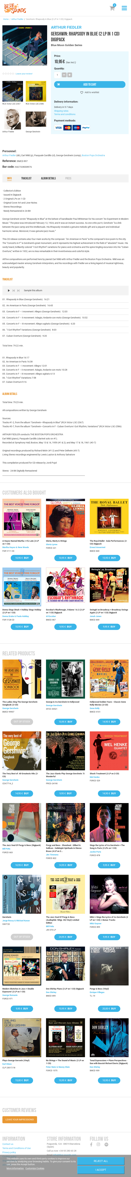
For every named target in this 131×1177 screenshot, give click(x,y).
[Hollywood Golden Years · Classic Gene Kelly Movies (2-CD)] (109, 679)
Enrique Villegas (97, 992)
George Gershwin (10, 708)
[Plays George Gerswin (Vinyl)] (21, 1037)
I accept (101, 1169)
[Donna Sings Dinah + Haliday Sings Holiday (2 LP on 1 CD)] (21, 587)
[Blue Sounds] (15, 8)
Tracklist (26, 178)
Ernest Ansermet (97, 547)
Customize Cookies (34, 1168)
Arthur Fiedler (17, 19)
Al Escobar (51, 616)
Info (9, 178)
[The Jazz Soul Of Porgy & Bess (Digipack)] (21, 822)
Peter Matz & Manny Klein (58, 1067)
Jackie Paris (95, 852)
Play (8, 290)
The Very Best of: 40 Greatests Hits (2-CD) (20, 775)
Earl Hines (7, 1064)
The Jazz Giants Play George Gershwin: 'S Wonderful (65, 775)
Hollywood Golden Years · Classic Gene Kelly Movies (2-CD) (108, 703)
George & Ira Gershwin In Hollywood (62, 702)
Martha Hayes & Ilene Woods (15, 547)
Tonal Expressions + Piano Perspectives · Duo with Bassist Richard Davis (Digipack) (109, 1062)
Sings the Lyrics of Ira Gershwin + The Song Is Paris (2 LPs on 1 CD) (107, 846)
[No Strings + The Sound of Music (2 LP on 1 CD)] (65, 1037)
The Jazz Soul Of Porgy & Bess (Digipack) (21, 845)
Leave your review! (24, 73)
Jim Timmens (52, 854)
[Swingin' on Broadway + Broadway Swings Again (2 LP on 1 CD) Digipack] (109, 587)
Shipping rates (61, 111)
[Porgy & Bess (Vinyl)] (109, 966)
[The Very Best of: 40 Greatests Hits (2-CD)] (21, 750)
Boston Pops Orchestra (93, 155)
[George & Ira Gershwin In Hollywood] (65, 679)
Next (18, 290)
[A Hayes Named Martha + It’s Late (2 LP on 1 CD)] (21, 518)
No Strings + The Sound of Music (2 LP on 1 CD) (65, 1062)
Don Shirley (51, 992)
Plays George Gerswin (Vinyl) (16, 1060)
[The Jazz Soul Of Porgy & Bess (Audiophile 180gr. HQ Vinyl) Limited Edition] (65, 894)
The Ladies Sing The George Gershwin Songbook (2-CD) (19, 703)
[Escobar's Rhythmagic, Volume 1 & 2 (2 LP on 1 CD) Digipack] (65, 587)
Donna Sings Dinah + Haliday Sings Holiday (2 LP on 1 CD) (21, 611)
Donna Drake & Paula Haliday (15, 616)
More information (15, 1168)
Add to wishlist (91, 92)
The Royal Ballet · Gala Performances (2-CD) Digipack (108, 542)
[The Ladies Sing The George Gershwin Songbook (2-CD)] (21, 679)
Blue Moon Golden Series (66, 45)
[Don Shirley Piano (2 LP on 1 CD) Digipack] (65, 966)
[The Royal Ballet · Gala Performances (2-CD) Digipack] (109, 518)
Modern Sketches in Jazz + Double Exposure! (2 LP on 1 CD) (18, 990)
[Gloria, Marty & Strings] (65, 518)
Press (68, 178)
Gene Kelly (95, 708)
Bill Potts (6, 849)
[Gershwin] (21, 894)
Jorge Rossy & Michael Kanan (16, 920)
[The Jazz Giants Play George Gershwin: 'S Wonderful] (65, 750)
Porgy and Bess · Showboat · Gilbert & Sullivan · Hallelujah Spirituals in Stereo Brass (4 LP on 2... (63, 848)
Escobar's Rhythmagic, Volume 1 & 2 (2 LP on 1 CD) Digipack (65, 611)
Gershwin (6, 917)
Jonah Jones (95, 616)
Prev (13, 290)
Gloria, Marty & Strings (56, 541)
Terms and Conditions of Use (16, 1148)
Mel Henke (95, 777)
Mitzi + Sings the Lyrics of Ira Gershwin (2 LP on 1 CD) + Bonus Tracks (109, 918)
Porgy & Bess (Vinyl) (99, 989)
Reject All (101, 1161)
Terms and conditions (64, 114)
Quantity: (59, 68)
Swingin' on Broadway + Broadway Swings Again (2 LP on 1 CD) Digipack (109, 611)
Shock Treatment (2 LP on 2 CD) (104, 773)
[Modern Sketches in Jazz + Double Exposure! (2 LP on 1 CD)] (21, 966)
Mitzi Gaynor (95, 923)
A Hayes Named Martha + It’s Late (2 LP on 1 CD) (20, 542)
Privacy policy (9, 1152)
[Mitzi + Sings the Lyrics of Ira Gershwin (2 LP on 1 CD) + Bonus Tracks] (109, 894)
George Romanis (10, 995)
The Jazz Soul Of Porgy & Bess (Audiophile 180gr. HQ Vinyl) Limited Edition (62, 920)
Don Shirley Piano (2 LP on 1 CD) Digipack (65, 989)
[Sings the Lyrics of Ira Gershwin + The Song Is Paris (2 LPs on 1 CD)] (109, 822)
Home (6, 19)
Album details (48, 178)
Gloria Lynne (51, 544)
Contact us (7, 1144)
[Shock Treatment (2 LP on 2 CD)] (109, 750)
